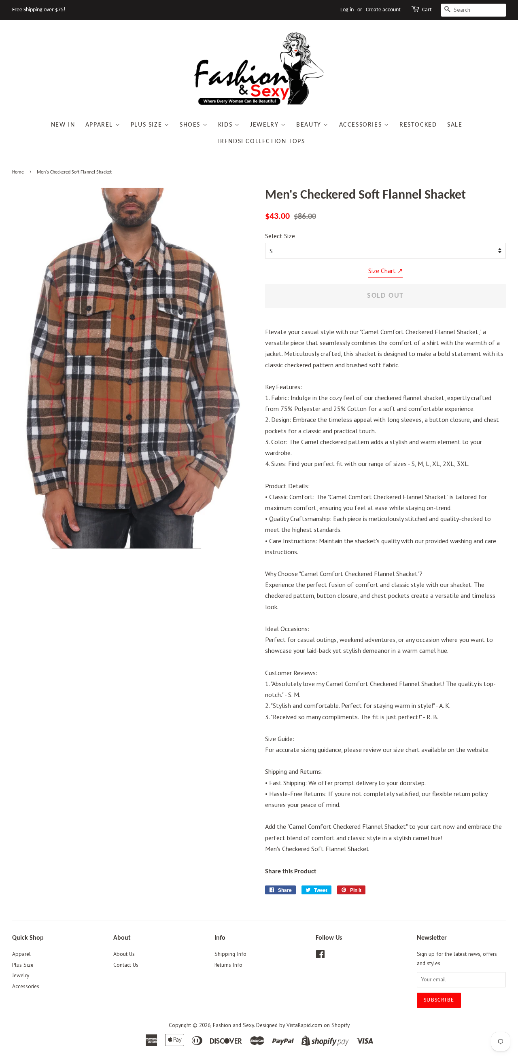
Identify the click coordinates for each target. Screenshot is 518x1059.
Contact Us (125, 964)
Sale (454, 125)
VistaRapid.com (304, 1025)
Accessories (361, 125)
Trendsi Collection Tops (261, 141)
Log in (347, 10)
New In (63, 125)
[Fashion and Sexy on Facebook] (320, 955)
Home (18, 172)
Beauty (309, 125)
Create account (383, 10)
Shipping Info (230, 953)
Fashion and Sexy (233, 1025)
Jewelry (265, 125)
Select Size (280, 236)
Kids (226, 125)
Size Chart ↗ (385, 271)
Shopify (340, 1025)
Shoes (191, 125)
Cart (427, 10)
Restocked (418, 125)
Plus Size (147, 125)
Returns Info (228, 964)
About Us (124, 953)
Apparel (100, 125)
